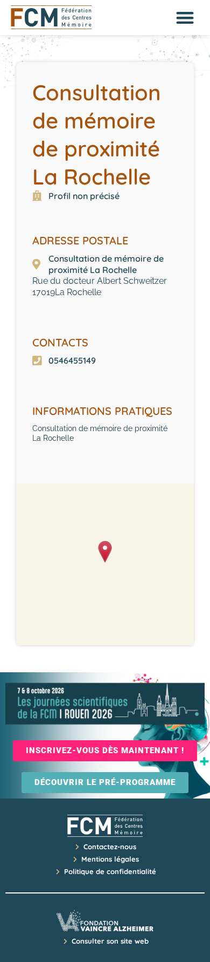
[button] (185, 17)
